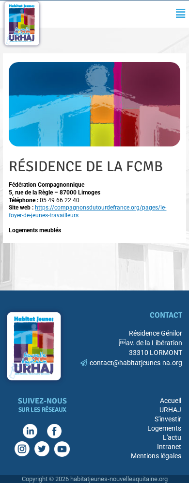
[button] (181, 13)
